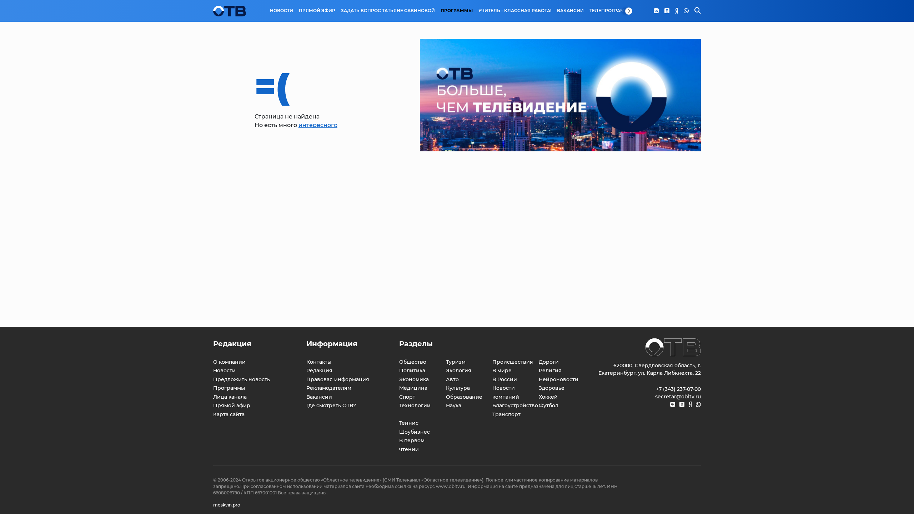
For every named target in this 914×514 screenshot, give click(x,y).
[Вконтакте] (656, 11)
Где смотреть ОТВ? (331, 405)
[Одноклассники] (666, 11)
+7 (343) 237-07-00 (678, 389)
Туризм (456, 362)
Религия (550, 370)
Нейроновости (558, 379)
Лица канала (230, 397)
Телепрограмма (610, 10)
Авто (452, 379)
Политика (412, 370)
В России (504, 379)
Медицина (413, 388)
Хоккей (548, 397)
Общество (412, 362)
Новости (281, 10)
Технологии (415, 405)
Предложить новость (241, 379)
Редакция (319, 370)
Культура (458, 388)
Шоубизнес (414, 432)
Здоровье (551, 388)
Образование (464, 397)
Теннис (408, 423)
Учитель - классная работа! (514, 10)
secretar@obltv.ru (678, 396)
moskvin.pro (226, 505)
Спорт (407, 397)
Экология (458, 370)
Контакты (318, 362)
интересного (317, 125)
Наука (453, 405)
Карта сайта (229, 414)
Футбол (548, 405)
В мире (502, 370)
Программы (457, 10)
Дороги (549, 362)
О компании (229, 362)
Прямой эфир (317, 10)
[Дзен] (676, 11)
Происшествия (512, 362)
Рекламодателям (328, 388)
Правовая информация (337, 379)
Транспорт (506, 414)
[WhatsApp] (686, 11)
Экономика (414, 379)
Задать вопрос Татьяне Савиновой (388, 10)
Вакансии (570, 10)
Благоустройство (515, 405)
